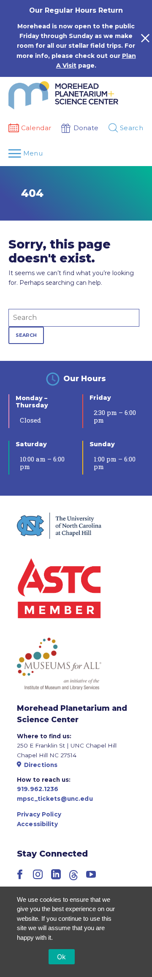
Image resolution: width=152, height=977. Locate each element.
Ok (61, 956)
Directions (40, 764)
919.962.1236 (38, 789)
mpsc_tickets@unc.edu (55, 798)
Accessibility (37, 824)
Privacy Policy (39, 814)
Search (26, 335)
